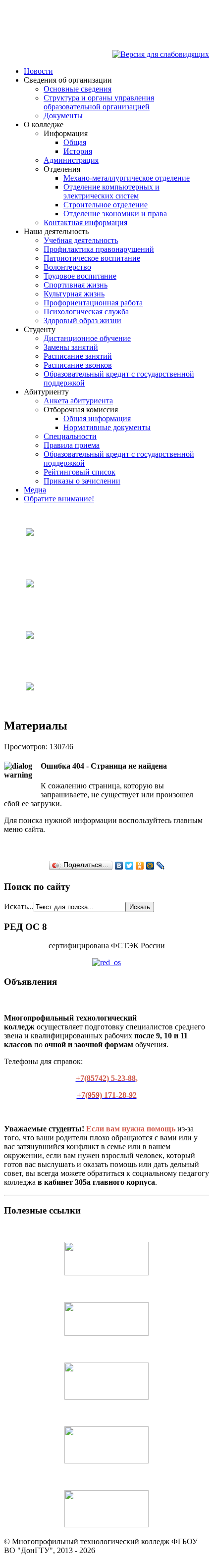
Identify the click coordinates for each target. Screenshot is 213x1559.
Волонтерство (67, 267)
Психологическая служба (86, 311)
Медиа (35, 490)
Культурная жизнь (74, 294)
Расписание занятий (78, 356)
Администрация (71, 160)
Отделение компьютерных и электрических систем (111, 191)
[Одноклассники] (140, 865)
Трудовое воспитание (80, 276)
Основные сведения (77, 89)
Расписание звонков (78, 365)
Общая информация (97, 418)
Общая (74, 142)
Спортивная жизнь (75, 285)
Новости (38, 71)
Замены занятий (71, 347)
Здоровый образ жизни (82, 320)
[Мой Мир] (150, 865)
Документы (63, 115)
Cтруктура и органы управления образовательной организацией (99, 102)
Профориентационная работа (93, 302)
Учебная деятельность (81, 240)
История (77, 151)
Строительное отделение (105, 204)
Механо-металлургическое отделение (126, 178)
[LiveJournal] (161, 865)
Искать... (19, 906)
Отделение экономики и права (115, 213)
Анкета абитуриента (78, 400)
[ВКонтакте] (119, 865)
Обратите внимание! (59, 498)
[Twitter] (129, 865)
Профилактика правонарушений (99, 249)
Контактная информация (85, 222)
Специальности (70, 436)
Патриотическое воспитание (92, 258)
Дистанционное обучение (87, 338)
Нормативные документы (107, 427)
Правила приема (72, 445)
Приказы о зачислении (82, 481)
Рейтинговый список (79, 472)
